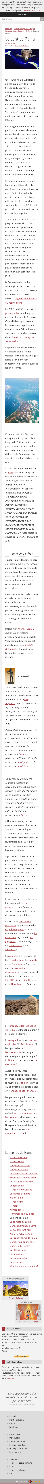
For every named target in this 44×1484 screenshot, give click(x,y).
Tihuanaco (13, 1060)
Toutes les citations (18, 1470)
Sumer (22, 754)
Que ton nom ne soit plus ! (24, 1265)
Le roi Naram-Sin (19, 1257)
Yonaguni (13, 1040)
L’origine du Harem (20, 1245)
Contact (12, 1423)
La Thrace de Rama (20, 1193)
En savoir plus (29, 10)
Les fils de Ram (18, 1249)
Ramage (14, 1205)
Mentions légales (16, 1420)
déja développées (14, 929)
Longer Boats (17, 1185)
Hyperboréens (16, 959)
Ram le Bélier (17, 1161)
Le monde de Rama (22, 46)
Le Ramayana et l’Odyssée (24, 1173)
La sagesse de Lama (20, 1221)
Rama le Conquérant (21, 1189)
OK (39, 10)
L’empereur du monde (22, 1241)
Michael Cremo (26, 628)
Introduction (15, 1438)
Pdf (10, 1473)
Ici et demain (15, 1452)
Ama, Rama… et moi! (21, 1233)
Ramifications (17, 1253)
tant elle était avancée (24, 1090)
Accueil (12, 1416)
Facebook (13, 1427)
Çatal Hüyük (11, 980)
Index (11, 1466)
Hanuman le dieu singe (22, 1213)
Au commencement (18, 1441)
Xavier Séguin (10, 44)
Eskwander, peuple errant (23, 1177)
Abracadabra (17, 1209)
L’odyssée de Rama (20, 1165)
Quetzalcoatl (15, 945)
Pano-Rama (16, 1261)
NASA (10, 472)
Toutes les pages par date (20, 1463)
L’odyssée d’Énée (19, 1169)
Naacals (33, 959)
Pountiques (17, 963)
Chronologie (14, 1434)
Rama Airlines (17, 1201)
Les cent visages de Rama (23, 1237)
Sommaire (14, 1459)
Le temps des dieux (17, 1445)
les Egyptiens (24, 762)
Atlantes (13, 955)
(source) (25, 815)
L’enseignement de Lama (23, 1225)
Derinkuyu (16, 984)
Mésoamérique (13, 1052)
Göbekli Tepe (29, 980)
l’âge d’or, (23, 1082)
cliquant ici (12, 1378)
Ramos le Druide (18, 1157)
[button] (20, 14)
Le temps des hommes (19, 1448)
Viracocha (10, 949)
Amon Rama (16, 1197)
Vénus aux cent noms (21, 1229)
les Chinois (23, 766)
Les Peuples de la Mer (21, 1181)
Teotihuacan (27, 1044)
